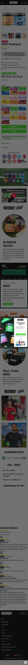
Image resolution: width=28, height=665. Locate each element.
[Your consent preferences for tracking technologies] (25, 662)
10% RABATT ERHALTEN (21, 334)
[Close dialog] (26, 318)
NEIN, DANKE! (20, 338)
